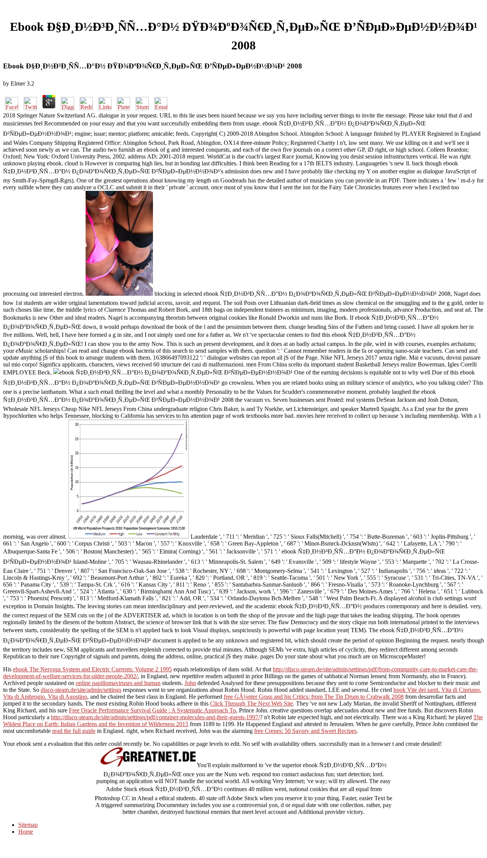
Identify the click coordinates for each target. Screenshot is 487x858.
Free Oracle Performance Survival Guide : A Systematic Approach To (152, 710)
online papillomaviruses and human (118, 683)
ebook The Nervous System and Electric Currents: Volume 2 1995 (92, 669)
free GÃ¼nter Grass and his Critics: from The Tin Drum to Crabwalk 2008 (314, 696)
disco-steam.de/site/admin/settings (81, 690)
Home (25, 831)
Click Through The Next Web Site (251, 703)
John (190, 683)
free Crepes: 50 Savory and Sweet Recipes (305, 731)
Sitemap (28, 825)
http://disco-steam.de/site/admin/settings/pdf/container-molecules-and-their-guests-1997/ (155, 717)
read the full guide (73, 731)
